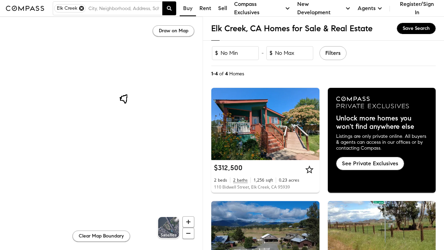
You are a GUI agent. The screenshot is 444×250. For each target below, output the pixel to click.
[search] (169, 8)
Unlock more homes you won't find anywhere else (375, 122)
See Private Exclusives (370, 163)
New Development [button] (314, 8)
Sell (222, 8)
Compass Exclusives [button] (246, 8)
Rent (205, 8)
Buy (188, 8)
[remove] (81, 8)
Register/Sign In (417, 8)
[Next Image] (311, 124)
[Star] (309, 169)
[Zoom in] (188, 221)
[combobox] (124, 8)
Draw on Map (173, 31)
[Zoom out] (188, 233)
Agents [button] (367, 8)
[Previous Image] (219, 124)
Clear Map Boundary (101, 236)
